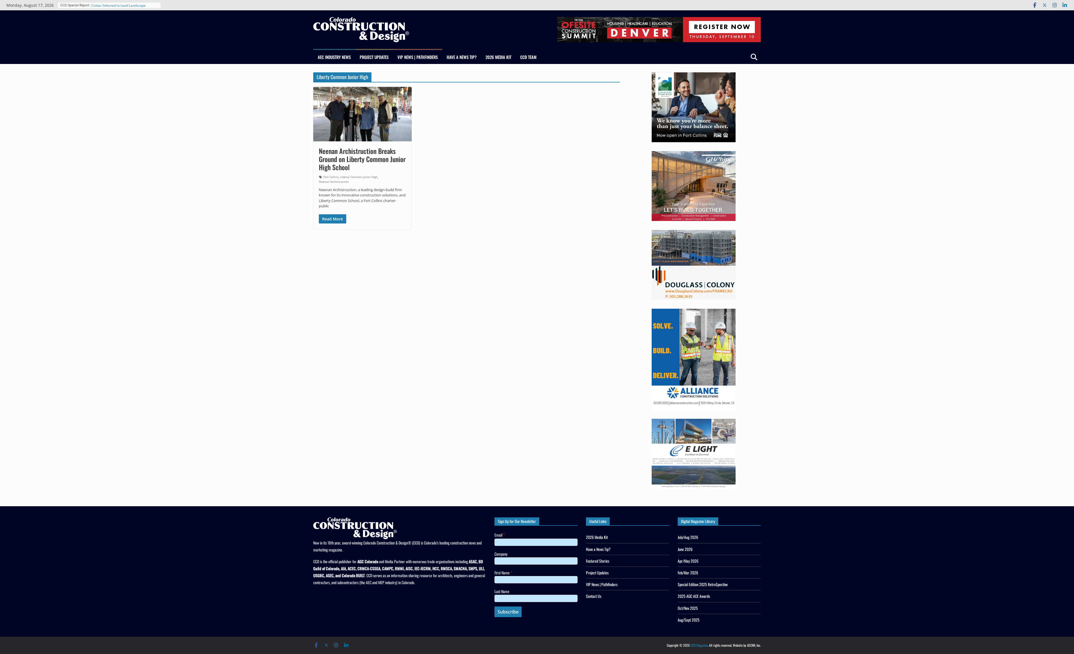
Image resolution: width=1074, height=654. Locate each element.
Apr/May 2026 (688, 561)
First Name (503, 572)
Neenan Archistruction (334, 182)
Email (499, 535)
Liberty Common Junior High (358, 177)
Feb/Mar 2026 (688, 572)
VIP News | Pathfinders (417, 57)
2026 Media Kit (498, 57)
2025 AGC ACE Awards (694, 596)
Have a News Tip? (462, 57)
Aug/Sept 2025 (688, 620)
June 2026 (685, 549)
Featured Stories (597, 561)
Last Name (501, 591)
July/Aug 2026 (688, 537)
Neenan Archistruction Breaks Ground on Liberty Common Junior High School (362, 159)
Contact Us (593, 596)
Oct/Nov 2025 (688, 608)
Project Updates (374, 57)
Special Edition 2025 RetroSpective (703, 584)
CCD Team (528, 57)
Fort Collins (330, 177)
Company (500, 554)
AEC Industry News (334, 57)
